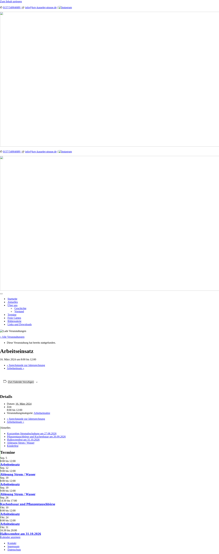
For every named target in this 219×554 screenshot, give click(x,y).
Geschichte (20, 308)
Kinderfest (12, 445)
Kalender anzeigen (10, 537)
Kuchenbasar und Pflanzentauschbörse (27, 504)
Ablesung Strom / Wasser (20, 442)
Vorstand (19, 311)
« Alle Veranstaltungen (12, 336)
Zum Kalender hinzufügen (21, 382)
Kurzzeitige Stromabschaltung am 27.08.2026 (31, 433)
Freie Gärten (14, 317)
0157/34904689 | (12, 7)
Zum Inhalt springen (11, 1)
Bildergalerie (14, 321)
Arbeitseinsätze (42, 413)
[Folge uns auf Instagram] (65, 7)
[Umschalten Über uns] (60, 305)
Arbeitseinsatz (15, 368)
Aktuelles (13, 302)
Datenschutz (14, 549)
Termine (12, 314)
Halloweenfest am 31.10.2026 (23, 439)
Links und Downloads (20, 324)
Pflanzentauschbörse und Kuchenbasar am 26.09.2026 (36, 436)
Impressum (13, 546)
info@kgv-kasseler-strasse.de (41, 7)
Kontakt (12, 543)
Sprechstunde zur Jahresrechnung (26, 365)
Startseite (12, 298)
